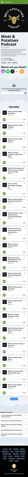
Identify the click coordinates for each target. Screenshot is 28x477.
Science (11, 461)
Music (12, 451)
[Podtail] (12, 71)
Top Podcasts (11, 473)
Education (16, 449)
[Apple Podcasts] (3, 71)
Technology (15, 453)
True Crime (16, 456)
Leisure (5, 458)
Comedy (5, 449)
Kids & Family (5, 451)
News (9, 62)
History (10, 456)
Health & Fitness (20, 458)
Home (5, 473)
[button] (26, 2)
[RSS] (22, 71)
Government (12, 458)
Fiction (4, 456)
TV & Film (22, 453)
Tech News (14, 62)
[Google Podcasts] (17, 71)
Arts (10, 449)
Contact (22, 473)
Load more (14, 399)
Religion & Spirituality (20, 451)
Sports (16, 461)
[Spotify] (7, 71)
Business (4, 62)
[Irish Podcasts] (14, 466)
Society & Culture (7, 453)
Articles (17, 473)
